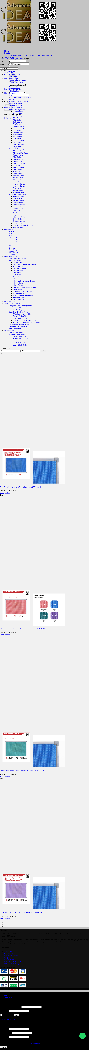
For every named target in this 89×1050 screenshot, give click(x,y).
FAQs (6, 958)
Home (6, 51)
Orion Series (17, 219)
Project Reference (11, 955)
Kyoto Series (17, 136)
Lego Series (17, 215)
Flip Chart (17, 275)
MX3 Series (13, 242)
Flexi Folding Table (20, 318)
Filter (43, 351)
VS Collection (14, 91)
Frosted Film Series (16, 332)
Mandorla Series (19, 217)
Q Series (12, 248)
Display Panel (18, 270)
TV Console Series (15, 105)
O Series (12, 244)
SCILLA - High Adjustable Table (24, 320)
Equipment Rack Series (17, 81)
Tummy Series (18, 190)
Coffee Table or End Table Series (20, 97)
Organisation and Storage (22, 291)
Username (4, 1029)
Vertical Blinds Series (21, 343)
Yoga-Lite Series (19, 192)
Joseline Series (18, 213)
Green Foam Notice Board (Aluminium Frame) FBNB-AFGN (22, 771)
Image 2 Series (18, 128)
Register (3, 1047)
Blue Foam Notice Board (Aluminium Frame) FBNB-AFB (20, 487)
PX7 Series (13, 246)
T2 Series (12, 254)
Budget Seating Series (17, 109)
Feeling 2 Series (18, 167)
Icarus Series (17, 173)
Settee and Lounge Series (18, 194)
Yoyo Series (17, 147)
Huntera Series (18, 126)
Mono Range (18, 285)
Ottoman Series (19, 221)
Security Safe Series (16, 83)
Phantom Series (19, 184)
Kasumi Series (18, 132)
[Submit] (9, 66)
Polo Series (17, 142)
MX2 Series (13, 240)
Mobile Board (18, 283)
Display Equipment (20, 268)
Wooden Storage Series (17, 87)
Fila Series (17, 124)
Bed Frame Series (15, 95)
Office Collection (10, 229)
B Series (12, 231)
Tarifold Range (18, 297)
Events (7, 53)
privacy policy (35, 1043)
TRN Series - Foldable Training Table (26, 322)
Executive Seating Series (18, 116)
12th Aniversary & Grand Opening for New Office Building (30, 55)
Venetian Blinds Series (21, 341)
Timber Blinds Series (20, 339)
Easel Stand (17, 273)
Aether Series (18, 155)
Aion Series (17, 157)
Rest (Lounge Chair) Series (23, 225)
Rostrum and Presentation (23, 295)
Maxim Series (18, 178)
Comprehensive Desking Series (20, 306)
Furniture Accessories (12, 89)
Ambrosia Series (19, 196)
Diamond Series (19, 163)
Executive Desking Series (18, 310)
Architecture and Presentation (24, 264)
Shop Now (8, 997)
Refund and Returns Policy (14, 962)
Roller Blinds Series (20, 337)
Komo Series (17, 134)
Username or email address (10, 1007)
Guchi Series (17, 169)
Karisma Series (18, 176)
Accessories (17, 262)
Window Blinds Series (17, 334)
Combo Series (18, 202)
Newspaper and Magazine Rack (24, 287)
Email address (5, 1033)
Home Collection (10, 93)
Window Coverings (11, 330)
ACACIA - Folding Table (22, 314)
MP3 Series (13, 237)
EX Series (12, 233)
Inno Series (17, 130)
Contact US (8, 953)
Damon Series (18, 161)
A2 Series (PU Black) (20, 153)
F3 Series (16, 165)
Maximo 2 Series (19, 180)
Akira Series (17, 118)
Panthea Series (18, 140)
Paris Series (17, 223)
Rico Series (17, 188)
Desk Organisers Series (17, 258)
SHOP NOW (9, 57)
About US (8, 951)
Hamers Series (18, 171)
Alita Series (17, 120)
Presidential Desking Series (19, 324)
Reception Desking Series (18, 326)
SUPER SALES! (9, 301)
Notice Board (18, 289)
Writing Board (18, 299)
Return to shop (10, 118)
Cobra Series (17, 122)
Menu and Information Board (24, 281)
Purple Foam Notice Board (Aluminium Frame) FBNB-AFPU (22, 912)
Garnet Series (18, 209)
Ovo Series (17, 138)
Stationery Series (15, 260)
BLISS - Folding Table (20, 316)
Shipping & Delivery (11, 964)
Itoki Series (17, 211)
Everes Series (18, 112)
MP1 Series (13, 99)
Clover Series (18, 159)
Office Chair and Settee (13, 107)
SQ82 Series (13, 252)
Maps (15, 279)
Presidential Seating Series (18, 149)
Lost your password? (7, 1019)
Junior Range (18, 277)
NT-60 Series (18, 114)
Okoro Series (18, 182)
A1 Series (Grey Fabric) (21, 151)
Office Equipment (10, 256)
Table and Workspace (12, 304)
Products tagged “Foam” (15, 59)
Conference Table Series (17, 308)
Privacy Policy (9, 960)
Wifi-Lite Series (18, 145)
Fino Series (17, 206)
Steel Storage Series (16, 85)
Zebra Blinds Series (20, 345)
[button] (9, 72)
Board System (18, 266)
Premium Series (19, 186)
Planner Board (18, 293)
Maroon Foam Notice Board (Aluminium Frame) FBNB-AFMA (23, 629)
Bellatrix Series (18, 200)
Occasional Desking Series (18, 312)
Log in (16, 1015)
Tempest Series (18, 227)
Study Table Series (15, 103)
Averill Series (18, 198)
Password (4, 1011)
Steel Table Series (15, 328)
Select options (5, 493)
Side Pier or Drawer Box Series (20, 101)
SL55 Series (13, 250)
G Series (12, 235)
